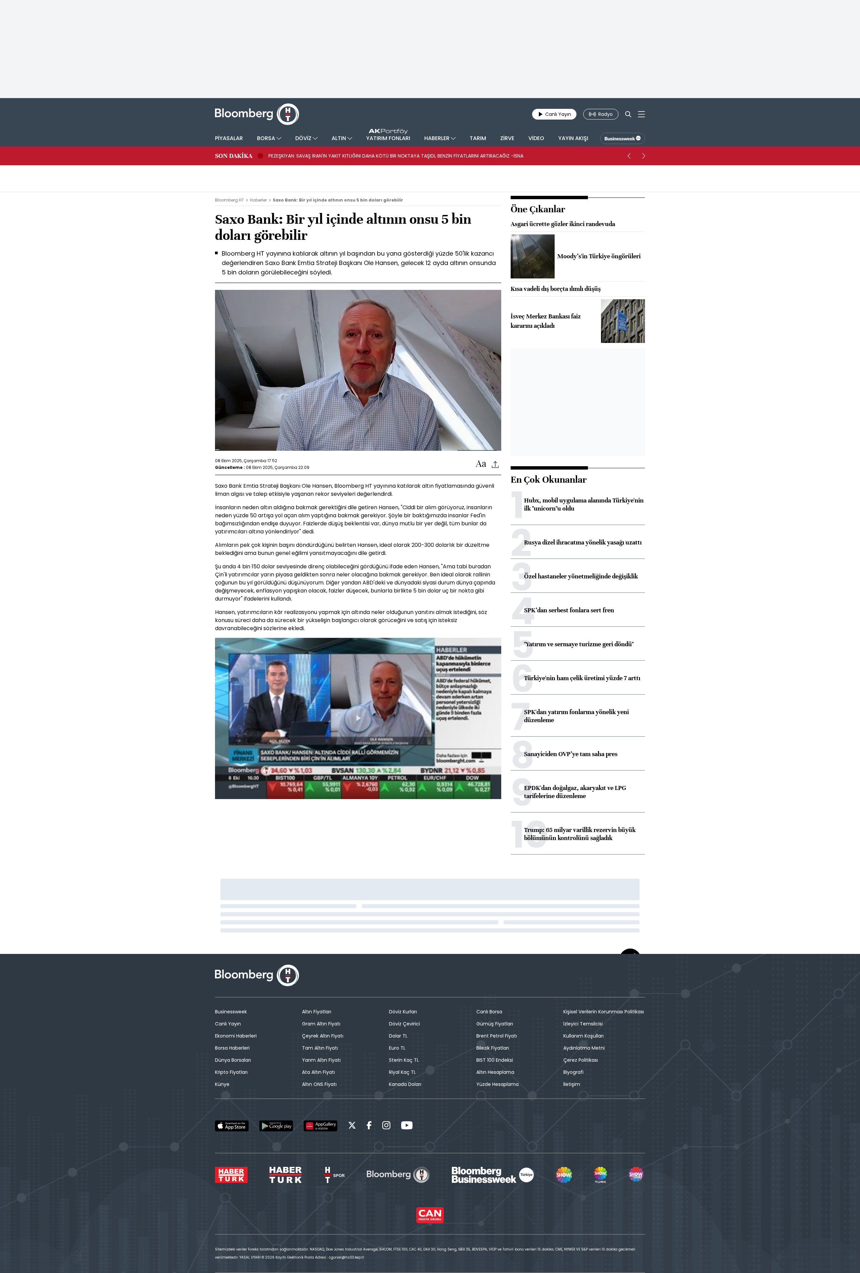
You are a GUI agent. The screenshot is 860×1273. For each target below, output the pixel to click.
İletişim (571, 1084)
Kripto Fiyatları (231, 1072)
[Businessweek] (493, 1175)
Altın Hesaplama (495, 1072)
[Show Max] (637, 1175)
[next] (643, 155)
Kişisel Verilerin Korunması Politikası (603, 1011)
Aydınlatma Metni (584, 1048)
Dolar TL (398, 1036)
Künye (222, 1084)
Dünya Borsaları (233, 1060)
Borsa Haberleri (232, 1048)
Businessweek (231, 1011)
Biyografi (573, 1072)
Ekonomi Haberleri (236, 1036)
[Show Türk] (600, 1175)
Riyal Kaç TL (402, 1072)
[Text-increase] (481, 464)
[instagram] (386, 1126)
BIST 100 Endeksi (494, 1060)
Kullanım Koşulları (583, 1036)
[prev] (629, 155)
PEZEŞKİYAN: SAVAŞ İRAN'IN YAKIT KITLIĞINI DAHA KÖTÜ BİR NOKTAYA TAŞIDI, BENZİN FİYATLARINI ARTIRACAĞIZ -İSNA (395, 155)
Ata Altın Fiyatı (318, 1072)
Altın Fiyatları (316, 1011)
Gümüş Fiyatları (494, 1023)
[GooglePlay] (276, 1126)
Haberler (258, 200)
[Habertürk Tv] (285, 1175)
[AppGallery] (320, 1126)
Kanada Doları (405, 1084)
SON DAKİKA (233, 155)
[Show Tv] (564, 1175)
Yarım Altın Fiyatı (321, 1060)
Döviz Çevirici (404, 1023)
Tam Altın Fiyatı (320, 1048)
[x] (352, 1126)
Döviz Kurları (403, 1011)
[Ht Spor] (334, 1175)
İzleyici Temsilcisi (583, 1023)
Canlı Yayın (228, 1023)
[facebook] (369, 1126)
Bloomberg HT (229, 200)
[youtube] (407, 1126)
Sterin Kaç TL (404, 1060)
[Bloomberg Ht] (398, 1175)
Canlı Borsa (489, 1011)
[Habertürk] (231, 1175)
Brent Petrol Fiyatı (496, 1036)
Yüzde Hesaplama (497, 1084)
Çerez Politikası (580, 1060)
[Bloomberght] (257, 114)
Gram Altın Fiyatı (321, 1023)
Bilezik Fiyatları (492, 1048)
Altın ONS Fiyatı (319, 1084)
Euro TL (397, 1048)
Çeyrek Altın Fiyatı (322, 1036)
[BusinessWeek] (622, 138)
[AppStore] (232, 1126)
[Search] (628, 114)
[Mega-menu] (641, 114)
